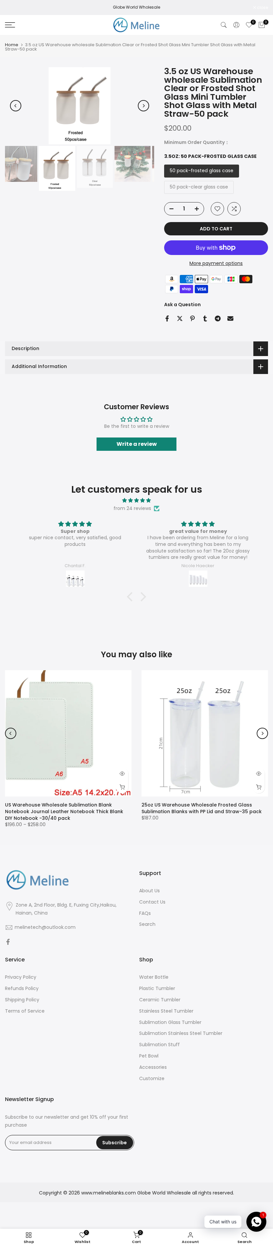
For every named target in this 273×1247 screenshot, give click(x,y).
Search (147, 924)
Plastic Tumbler (157, 988)
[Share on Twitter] (180, 318)
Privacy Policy (20, 977)
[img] (136, 500)
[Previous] (15, 105)
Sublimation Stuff (159, 1045)
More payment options (216, 263)
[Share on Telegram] (218, 318)
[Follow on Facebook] (8, 942)
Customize (151, 1078)
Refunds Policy (22, 988)
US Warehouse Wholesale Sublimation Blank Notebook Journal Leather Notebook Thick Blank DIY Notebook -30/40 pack (64, 811)
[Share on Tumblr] (205, 318)
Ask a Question (182, 304)
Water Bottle (153, 977)
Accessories (153, 1067)
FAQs (145, 913)
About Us (149, 891)
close (14, 8)
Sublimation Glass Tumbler (170, 1022)
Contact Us (152, 902)
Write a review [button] (137, 444)
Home (11, 45)
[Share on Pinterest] (192, 318)
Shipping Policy (22, 1000)
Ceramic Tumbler (159, 1000)
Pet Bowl (148, 1056)
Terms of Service (25, 1011)
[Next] (143, 105)
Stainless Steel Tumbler (166, 1011)
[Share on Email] (230, 318)
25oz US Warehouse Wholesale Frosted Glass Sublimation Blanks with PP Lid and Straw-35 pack (201, 808)
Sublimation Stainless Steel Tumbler (180, 1033)
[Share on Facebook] (167, 318)
